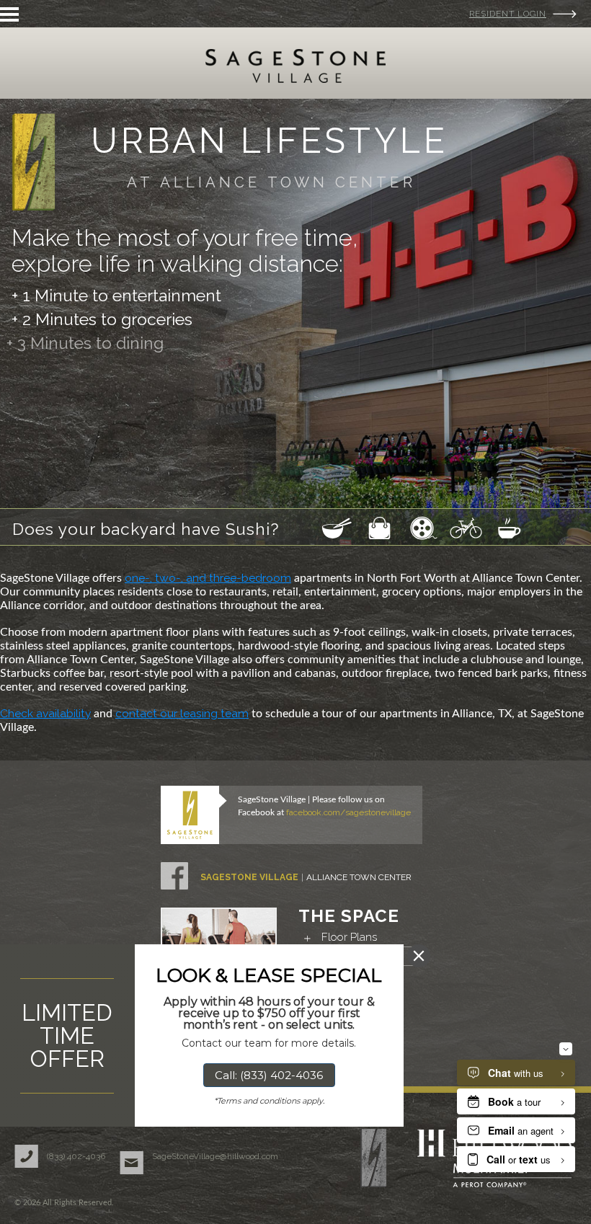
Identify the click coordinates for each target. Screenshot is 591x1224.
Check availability (45, 713)
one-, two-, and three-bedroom (208, 578)
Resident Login (507, 14)
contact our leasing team (182, 713)
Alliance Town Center (359, 877)
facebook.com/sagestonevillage (348, 812)
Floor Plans (349, 937)
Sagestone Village (249, 877)
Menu (9, 14)
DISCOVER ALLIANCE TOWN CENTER (102, 389)
